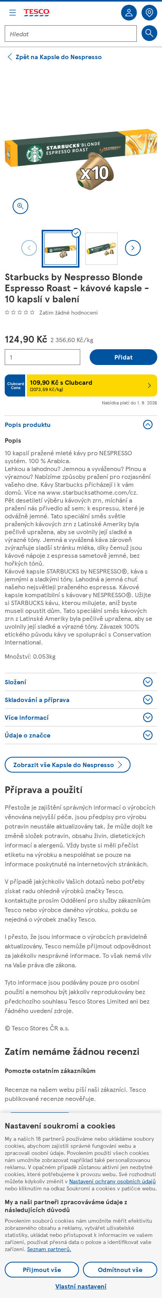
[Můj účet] (129, 12)
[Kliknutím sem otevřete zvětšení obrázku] (20, 206)
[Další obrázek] (133, 248)
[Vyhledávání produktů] (149, 33)
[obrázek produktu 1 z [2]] (81, 145)
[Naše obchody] (149, 12)
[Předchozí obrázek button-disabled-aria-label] (29, 248)
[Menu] (12, 12)
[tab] (60, 249)
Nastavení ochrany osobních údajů (112, 1181)
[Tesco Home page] (37, 13)
